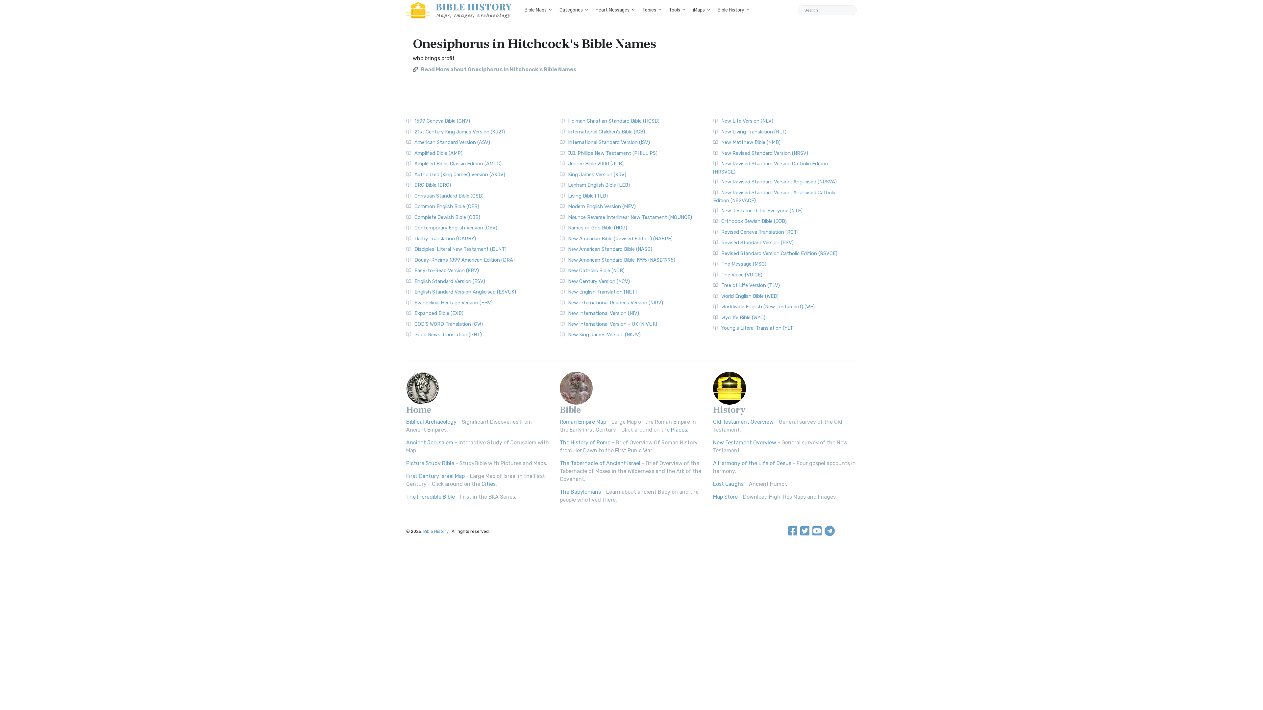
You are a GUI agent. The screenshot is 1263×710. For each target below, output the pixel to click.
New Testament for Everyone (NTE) (762, 211)
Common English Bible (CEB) (446, 206)
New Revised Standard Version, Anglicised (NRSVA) (779, 182)
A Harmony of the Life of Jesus (752, 463)
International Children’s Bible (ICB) (606, 132)
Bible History (731, 10)
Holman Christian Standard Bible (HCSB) (613, 121)
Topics (649, 10)
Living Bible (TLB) (588, 196)
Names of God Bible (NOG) (597, 228)
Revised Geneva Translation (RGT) (760, 232)
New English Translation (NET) (602, 292)
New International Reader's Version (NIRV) (615, 303)
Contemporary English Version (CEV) (455, 228)
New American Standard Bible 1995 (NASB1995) (621, 260)
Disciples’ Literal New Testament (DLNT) (460, 249)
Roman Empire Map (583, 422)
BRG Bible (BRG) (432, 185)
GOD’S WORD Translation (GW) (448, 324)
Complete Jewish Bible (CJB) (447, 217)
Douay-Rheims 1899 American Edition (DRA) (464, 260)
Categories (571, 10)
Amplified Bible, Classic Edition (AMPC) (458, 164)
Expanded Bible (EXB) (438, 313)
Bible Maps (536, 10)
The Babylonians (580, 492)
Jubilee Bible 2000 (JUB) (596, 164)
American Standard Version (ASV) (452, 142)
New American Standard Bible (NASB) (610, 249)
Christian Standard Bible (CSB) (448, 196)
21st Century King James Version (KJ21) (459, 132)
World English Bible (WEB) (750, 296)
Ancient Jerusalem (429, 442)
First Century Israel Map (435, 476)
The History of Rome (585, 442)
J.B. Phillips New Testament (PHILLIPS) (612, 153)
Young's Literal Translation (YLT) (758, 328)
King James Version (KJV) (597, 175)
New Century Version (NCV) (599, 281)
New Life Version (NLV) (747, 121)
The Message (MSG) (743, 264)
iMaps (699, 10)
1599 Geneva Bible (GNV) (442, 121)
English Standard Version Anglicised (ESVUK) (465, 292)
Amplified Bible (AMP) (438, 153)
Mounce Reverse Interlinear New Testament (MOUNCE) (630, 217)
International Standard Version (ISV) (609, 142)
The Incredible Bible (430, 497)
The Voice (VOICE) (741, 275)
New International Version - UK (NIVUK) (612, 324)
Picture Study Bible (430, 463)
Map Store (725, 497)
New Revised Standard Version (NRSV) (764, 153)
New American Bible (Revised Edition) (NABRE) (620, 239)
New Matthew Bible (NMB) (750, 142)
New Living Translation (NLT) (753, 132)
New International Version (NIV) (603, 313)
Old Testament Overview (743, 422)
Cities (489, 484)
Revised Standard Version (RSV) (757, 243)
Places (679, 430)
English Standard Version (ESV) (449, 281)
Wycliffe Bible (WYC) (743, 317)
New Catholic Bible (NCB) (596, 270)
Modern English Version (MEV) (602, 206)
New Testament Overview (744, 442)
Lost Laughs (728, 484)
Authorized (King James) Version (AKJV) (459, 175)
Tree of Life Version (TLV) (750, 285)
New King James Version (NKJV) (604, 335)
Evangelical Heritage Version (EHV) (453, 303)
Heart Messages (613, 10)
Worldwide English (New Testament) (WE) (768, 307)
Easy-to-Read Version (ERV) (446, 270)
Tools (674, 10)
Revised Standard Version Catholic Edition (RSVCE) (779, 253)
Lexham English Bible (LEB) (599, 185)
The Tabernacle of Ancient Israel (600, 463)
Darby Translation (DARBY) (445, 239)
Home (418, 410)
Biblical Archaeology (431, 422)
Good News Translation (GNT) (448, 335)
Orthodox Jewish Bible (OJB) (754, 221)
